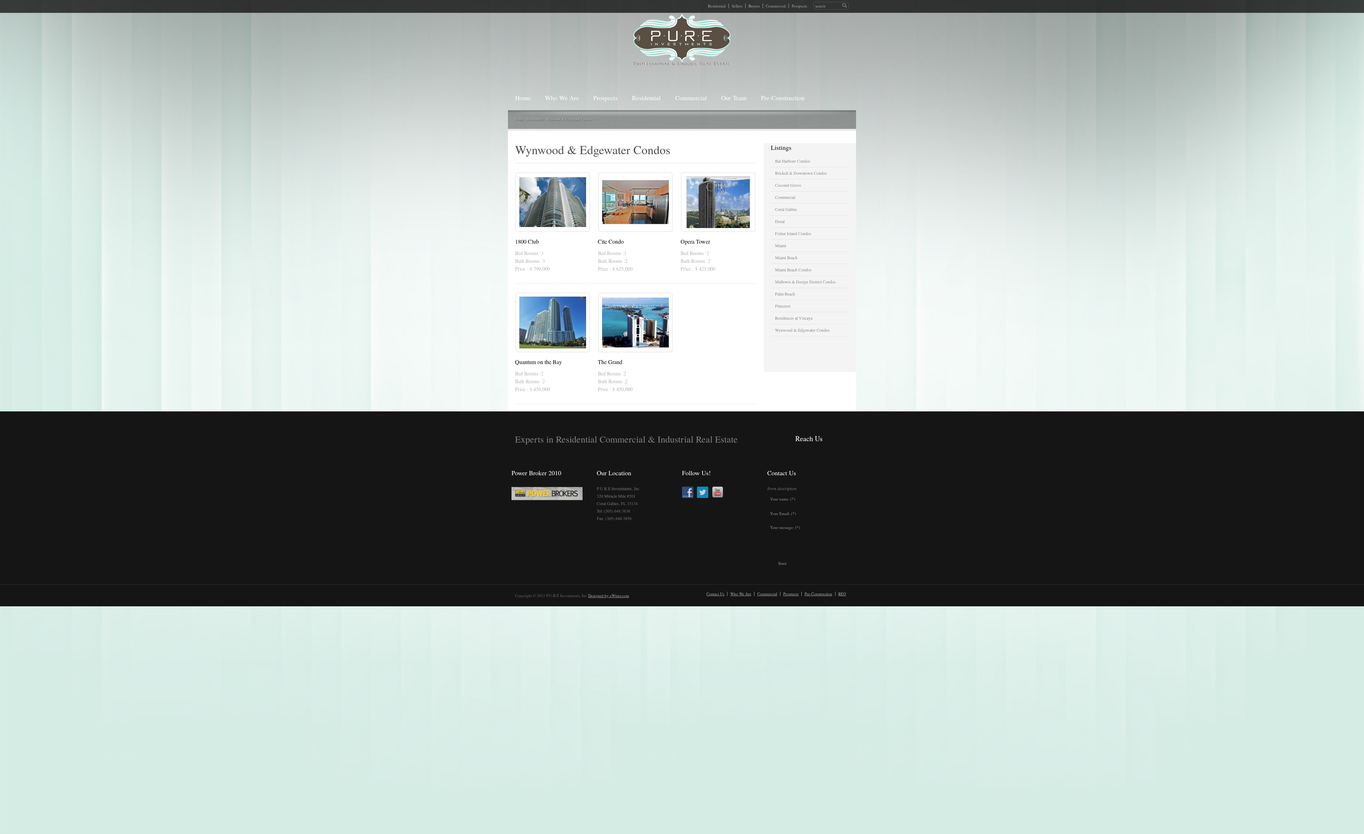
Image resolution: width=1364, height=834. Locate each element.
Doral (780, 221)
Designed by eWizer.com (608, 595)
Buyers (754, 6)
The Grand (610, 361)
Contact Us (715, 593)
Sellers (737, 6)
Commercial (776, 6)
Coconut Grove (788, 185)
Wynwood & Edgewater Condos (569, 119)
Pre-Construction (783, 97)
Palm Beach (785, 294)
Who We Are (562, 97)
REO (842, 593)
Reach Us (809, 438)
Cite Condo (611, 241)
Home (523, 97)
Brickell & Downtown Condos (801, 173)
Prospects (799, 6)
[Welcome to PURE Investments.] (682, 39)
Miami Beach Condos (793, 269)
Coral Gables (786, 209)
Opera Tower (695, 241)
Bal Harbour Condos (792, 161)
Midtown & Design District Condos (805, 282)
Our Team (734, 97)
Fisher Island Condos (793, 233)
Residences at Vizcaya (793, 318)
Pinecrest (782, 306)
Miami (780, 245)
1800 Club (527, 241)
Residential (717, 6)
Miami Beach (786, 257)
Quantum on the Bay (538, 361)
